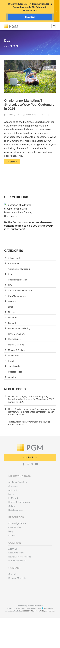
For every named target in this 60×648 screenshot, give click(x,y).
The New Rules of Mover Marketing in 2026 (29, 421)
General (12, 323)
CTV (10, 285)
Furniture (12, 317)
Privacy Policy (25, 608)
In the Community (16, 333)
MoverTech (13, 355)
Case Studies (14, 527)
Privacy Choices (13, 608)
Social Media (14, 366)
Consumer (13, 486)
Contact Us (13, 574)
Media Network (15, 339)
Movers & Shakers (17, 350)
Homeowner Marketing (19, 328)
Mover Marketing (16, 344)
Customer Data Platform (20, 290)
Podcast (12, 535)
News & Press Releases (19, 556)
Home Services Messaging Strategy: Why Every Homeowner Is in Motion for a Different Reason (31, 410)
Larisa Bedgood (32, 115)
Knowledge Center (17, 523)
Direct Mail (13, 301)
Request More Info (17, 578)
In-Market (13, 498)
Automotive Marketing (19, 268)
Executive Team (16, 552)
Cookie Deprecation (17, 279)
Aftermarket (14, 258)
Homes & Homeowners (19, 502)
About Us (12, 548)
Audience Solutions (17, 482)
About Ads (48, 608)
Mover (11, 494)
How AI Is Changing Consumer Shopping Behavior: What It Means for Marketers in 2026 (31, 398)
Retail (11, 360)
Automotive (14, 263)
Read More (12, 162)
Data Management (17, 295)
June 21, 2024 (13, 115)
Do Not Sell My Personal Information (30, 606)
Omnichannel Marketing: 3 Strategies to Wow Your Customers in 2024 (29, 105)
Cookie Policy (36, 608)
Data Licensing (15, 509)
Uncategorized (15, 371)
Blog (47, 115)
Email (10, 306)
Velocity (12, 377)
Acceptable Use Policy (13, 611)
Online (11, 506)
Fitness (11, 312)
